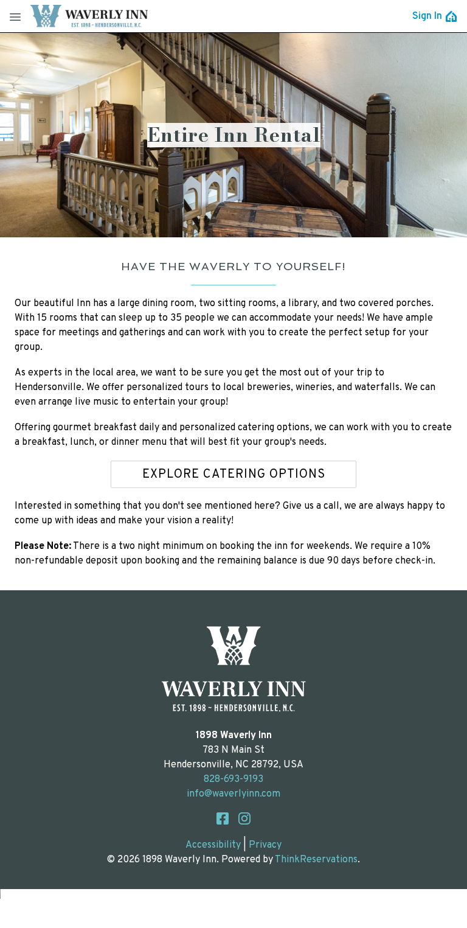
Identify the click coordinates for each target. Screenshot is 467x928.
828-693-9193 (233, 779)
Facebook (222, 818)
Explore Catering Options (233, 475)
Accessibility (213, 845)
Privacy (265, 845)
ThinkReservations (316, 860)
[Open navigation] (15, 16)
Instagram (244, 818)
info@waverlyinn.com (233, 794)
